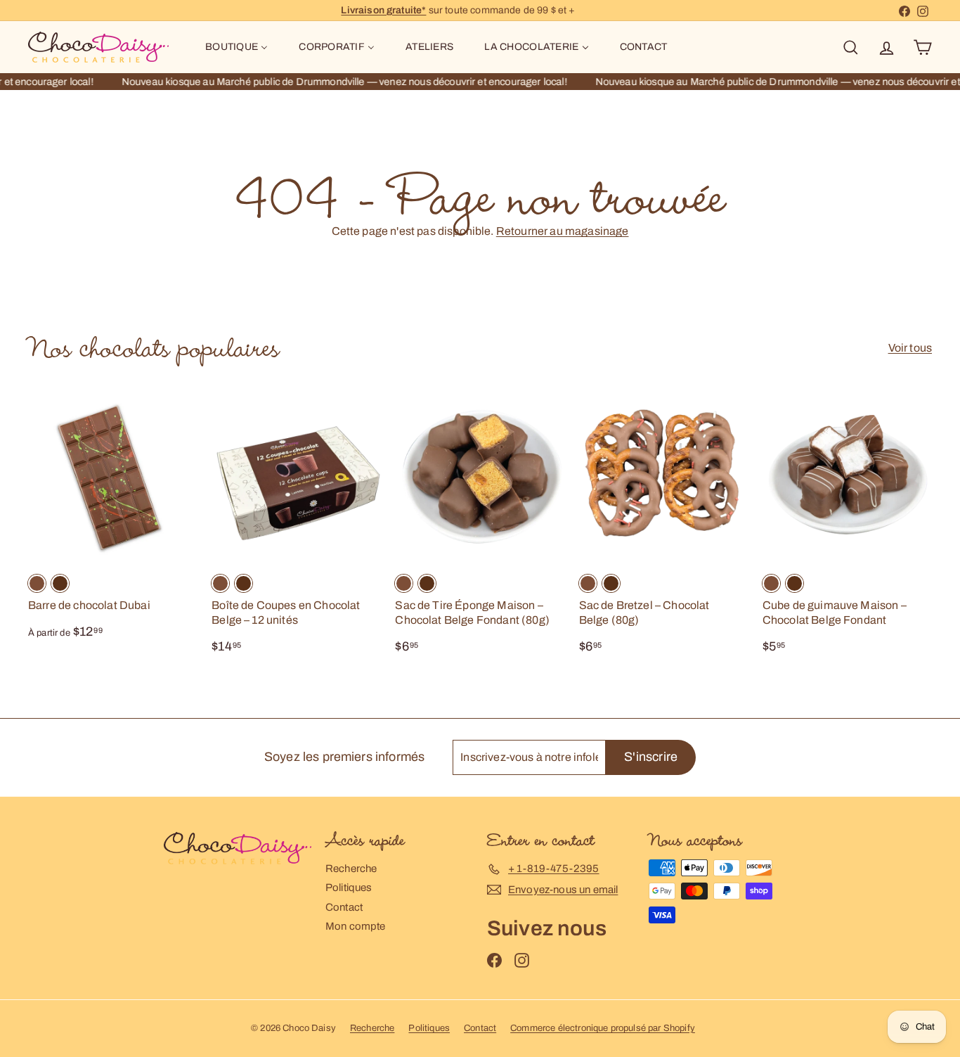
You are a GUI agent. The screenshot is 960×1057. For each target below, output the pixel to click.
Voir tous (910, 348)
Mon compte (355, 926)
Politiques (348, 887)
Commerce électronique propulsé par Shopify (602, 1028)
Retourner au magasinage (562, 231)
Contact (344, 907)
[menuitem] (236, 47)
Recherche (351, 868)
